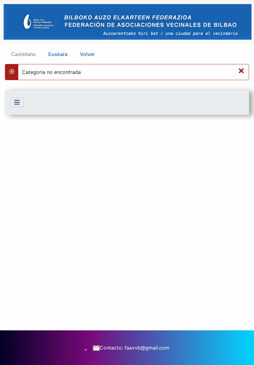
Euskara (58, 54)
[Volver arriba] (243, 353)
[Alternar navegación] (17, 102)
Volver (87, 54)
